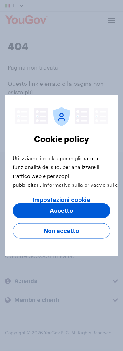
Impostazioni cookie (61, 200)
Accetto (61, 210)
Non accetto (61, 231)
